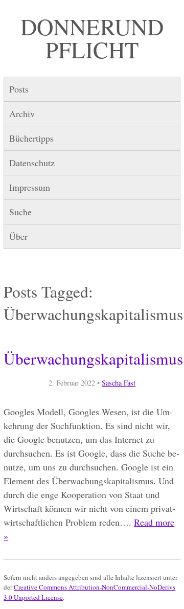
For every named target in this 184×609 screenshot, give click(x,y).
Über (18, 236)
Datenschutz (32, 162)
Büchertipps (31, 138)
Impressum (29, 187)
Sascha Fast (118, 383)
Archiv (22, 113)
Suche (20, 212)
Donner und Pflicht (92, 38)
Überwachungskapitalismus (93, 358)
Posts (19, 89)
